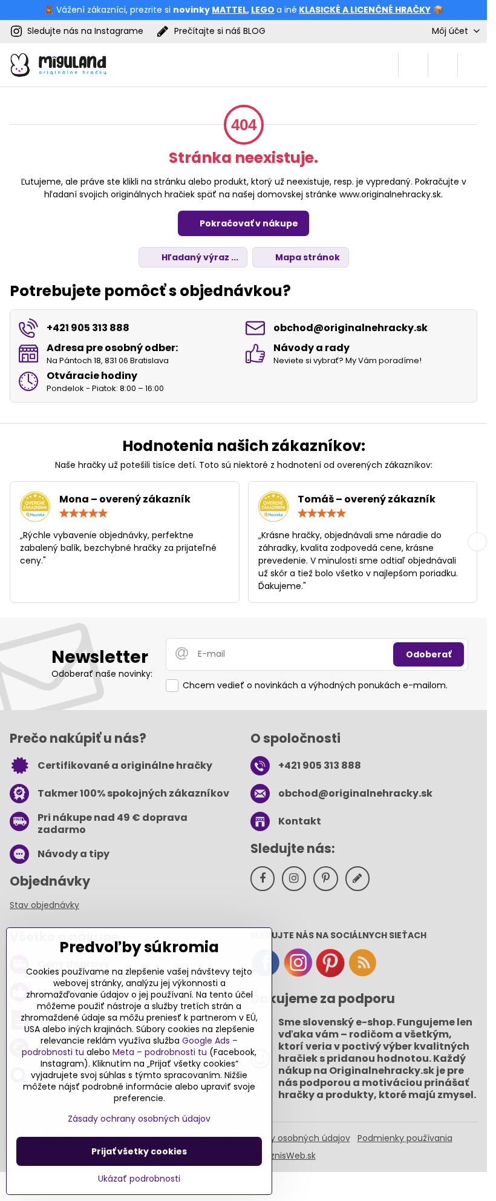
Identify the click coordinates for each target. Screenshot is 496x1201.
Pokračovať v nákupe (248, 223)
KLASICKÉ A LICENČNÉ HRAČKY (365, 10)
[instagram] (298, 975)
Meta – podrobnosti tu (160, 1052)
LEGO (263, 10)
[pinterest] (330, 975)
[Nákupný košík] (442, 65)
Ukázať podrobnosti (139, 1179)
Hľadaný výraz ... (199, 257)
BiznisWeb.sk (290, 1156)
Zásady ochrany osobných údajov (278, 1138)
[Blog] (362, 975)
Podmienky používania (404, 1138)
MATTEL (229, 10)
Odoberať (428, 654)
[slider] (83, 513)
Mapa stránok (306, 257)
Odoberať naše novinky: (101, 674)
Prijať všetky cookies (139, 1151)
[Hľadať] (413, 65)
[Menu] (472, 65)
